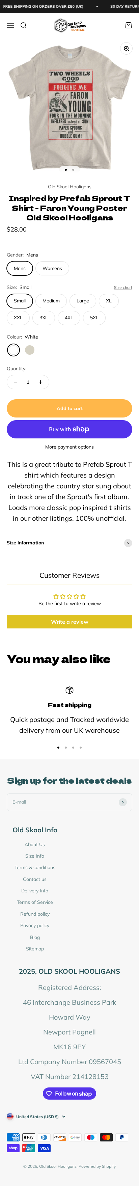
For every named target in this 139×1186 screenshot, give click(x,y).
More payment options (69, 447)
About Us (35, 844)
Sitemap (35, 949)
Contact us (35, 879)
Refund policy (35, 914)
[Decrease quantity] (15, 382)
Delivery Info (34, 891)
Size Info (34, 856)
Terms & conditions (35, 867)
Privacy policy (34, 925)
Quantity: (16, 369)
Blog (35, 937)
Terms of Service (35, 902)
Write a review (69, 621)
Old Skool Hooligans (69, 187)
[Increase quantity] (40, 382)
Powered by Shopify (97, 1166)
